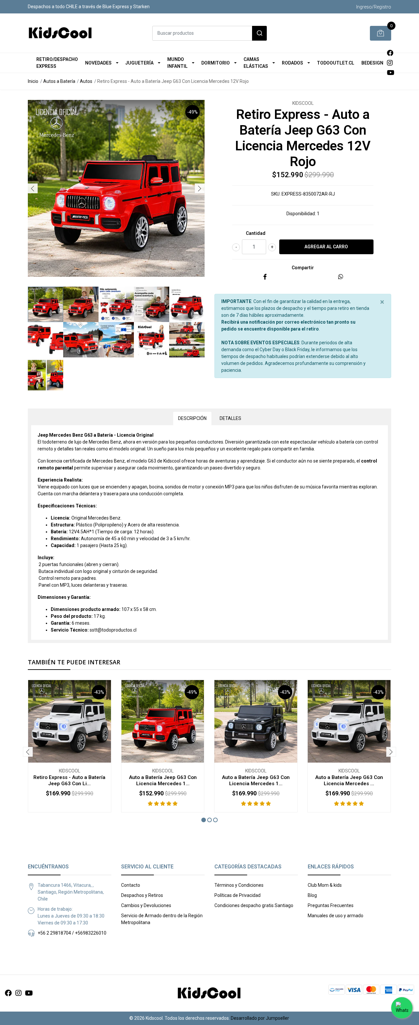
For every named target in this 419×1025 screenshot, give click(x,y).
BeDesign (372, 63)
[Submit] (259, 33)
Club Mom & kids (325, 885)
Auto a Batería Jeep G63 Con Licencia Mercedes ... (349, 780)
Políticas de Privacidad (237, 895)
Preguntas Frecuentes (331, 905)
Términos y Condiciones (239, 885)
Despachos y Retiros (142, 895)
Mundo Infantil (177, 63)
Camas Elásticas (256, 63)
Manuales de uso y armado (335, 915)
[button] (204, 820)
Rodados (292, 63)
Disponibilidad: (301, 213)
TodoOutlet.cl (335, 63)
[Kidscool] (60, 33)
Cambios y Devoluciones (146, 905)
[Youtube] (390, 73)
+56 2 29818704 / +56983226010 (72, 933)
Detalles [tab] (230, 418)
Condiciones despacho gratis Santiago (253, 905)
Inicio (33, 81)
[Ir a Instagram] (390, 63)
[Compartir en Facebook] (265, 277)
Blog (312, 895)
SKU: (276, 194)
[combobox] (209, 33)
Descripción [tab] (192, 418)
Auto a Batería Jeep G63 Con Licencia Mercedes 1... (163, 780)
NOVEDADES (98, 63)
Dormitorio (215, 63)
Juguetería (139, 63)
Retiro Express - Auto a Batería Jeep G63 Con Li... (69, 780)
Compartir (303, 267)
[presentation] (33, 188)
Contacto (130, 885)
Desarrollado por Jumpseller (260, 1018)
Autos (86, 81)
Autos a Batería (59, 81)
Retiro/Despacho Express (57, 63)
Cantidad (255, 233)
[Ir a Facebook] (390, 53)
